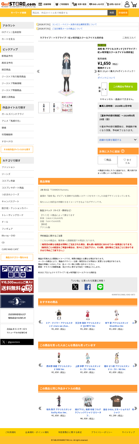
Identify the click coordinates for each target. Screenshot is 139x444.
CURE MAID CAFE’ (10, 249)
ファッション (8, 167)
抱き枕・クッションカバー (15, 208)
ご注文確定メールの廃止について (67, 28)
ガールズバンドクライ (13, 114)
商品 (108, 159)
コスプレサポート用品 (13, 187)
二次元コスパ (129, 37)
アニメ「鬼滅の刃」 (12, 120)
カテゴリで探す (11, 160)
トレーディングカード (13, 215)
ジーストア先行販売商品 (14, 76)
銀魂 (4, 127)
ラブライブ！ (46, 37)
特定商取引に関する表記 (70, 432)
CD (3, 242)
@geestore (14, 341)
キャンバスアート (10, 201)
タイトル (128, 161)
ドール (5, 221)
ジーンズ (6, 174)
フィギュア (7, 228)
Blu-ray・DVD (8, 235)
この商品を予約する (123, 86)
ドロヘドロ (7, 141)
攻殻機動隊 (7, 134)
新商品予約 (7, 55)
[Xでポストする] (75, 289)
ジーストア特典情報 (11, 83)
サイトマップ (128, 432)
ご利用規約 (10, 432)
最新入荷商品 (8, 96)
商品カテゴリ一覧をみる (17, 257)
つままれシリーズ (10, 194)
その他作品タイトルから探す (17, 149)
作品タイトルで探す (14, 107)
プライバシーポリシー (102, 432)
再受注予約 (7, 62)
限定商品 (6, 69)
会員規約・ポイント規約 (37, 432)
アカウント (9, 25)
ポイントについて (106, 77)
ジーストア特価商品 (11, 90)
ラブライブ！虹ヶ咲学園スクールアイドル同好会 (79, 37)
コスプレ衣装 (8, 180)
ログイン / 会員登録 (11, 32)
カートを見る (8, 39)
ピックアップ (10, 49)
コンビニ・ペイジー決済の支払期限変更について (74, 24)
